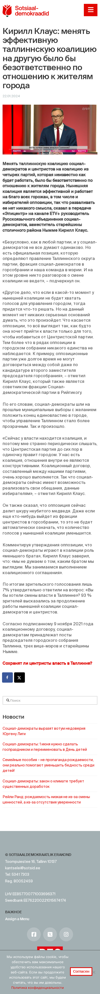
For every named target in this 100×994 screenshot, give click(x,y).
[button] (90, 10)
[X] (50, 934)
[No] (93, 972)
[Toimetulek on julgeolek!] (26, 11)
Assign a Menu (17, 919)
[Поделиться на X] (20, 677)
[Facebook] (34, 934)
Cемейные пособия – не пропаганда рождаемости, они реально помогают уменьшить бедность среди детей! (48, 765)
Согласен (81, 971)
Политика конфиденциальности (37, 988)
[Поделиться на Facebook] (8, 677)
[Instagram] (66, 934)
